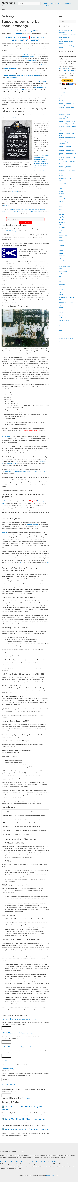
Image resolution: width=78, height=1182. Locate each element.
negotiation (62, 274)
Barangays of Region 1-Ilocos (66, 107)
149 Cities (34, 37)
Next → (10, 1061)
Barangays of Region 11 (65, 114)
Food (60, 211)
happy (60, 230)
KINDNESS (68, 68)
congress (61, 186)
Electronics (5, 211)
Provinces (53, 3)
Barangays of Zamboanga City (67, 170)
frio (21, 562)
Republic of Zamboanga (10, 231)
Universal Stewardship (68, 70)
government (62, 227)
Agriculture (62, 98)
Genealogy (61, 219)
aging (60, 95)
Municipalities (67, 3)
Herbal (11, 211)
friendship (61, 214)
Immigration (62, 255)
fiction (60, 206)
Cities (59, 3)
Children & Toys (38, 211)
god (60, 224)
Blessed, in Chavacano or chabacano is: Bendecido (20, 1019)
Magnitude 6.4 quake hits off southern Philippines (26, 1129)
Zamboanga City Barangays (66, 338)
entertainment (62, 201)
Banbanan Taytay (8, 1069)
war (60, 328)
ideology (61, 253)
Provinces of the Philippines (66, 297)
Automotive (43, 209)
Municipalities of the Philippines (67, 271)
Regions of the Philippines (66, 302)
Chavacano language (11, 117)
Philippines (19, 33)
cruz (47, 562)
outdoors (61, 279)
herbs (60, 237)
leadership (61, 261)
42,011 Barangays (32, 40)
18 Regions (10, 37)
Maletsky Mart (11, 209)
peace (60, 281)
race (60, 299)
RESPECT (61, 68)
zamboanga (62, 336)
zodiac (60, 341)
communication (63, 183)
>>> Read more (6, 1028)
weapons (61, 333)
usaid (60, 325)
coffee (60, 180)
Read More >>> (6, 1079)
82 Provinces (23, 37)
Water (60, 330)
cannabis (61, 173)
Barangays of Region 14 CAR (66, 124)
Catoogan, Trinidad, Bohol (11, 1084)
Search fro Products (25, 222)
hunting (61, 250)
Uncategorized (62, 318)
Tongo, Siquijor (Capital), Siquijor (67, 34)
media (60, 268)
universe (61, 323)
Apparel (18, 209)
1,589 (6, 1061)
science (61, 312)
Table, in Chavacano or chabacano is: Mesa (17, 1033)
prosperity (61, 294)
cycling (60, 188)
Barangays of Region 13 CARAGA (67, 121)
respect (61, 307)
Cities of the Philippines (65, 178)
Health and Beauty (34, 209)
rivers (60, 310)
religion (61, 305)
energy (60, 196)
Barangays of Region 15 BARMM (67, 126)
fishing (60, 209)
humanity (61, 248)
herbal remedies (63, 235)
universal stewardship (64, 320)
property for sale (63, 292)
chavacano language (32, 524)
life (59, 263)
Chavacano (47, 5)
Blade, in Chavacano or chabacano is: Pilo (17, 1047)
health (60, 232)
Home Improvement (19, 211)
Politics (61, 286)
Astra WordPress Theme (52, 1175)
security (61, 315)
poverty (61, 289)
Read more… (17, 302)
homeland (61, 240)
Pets (32, 211)
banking (61, 100)
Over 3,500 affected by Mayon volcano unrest (25, 1119)
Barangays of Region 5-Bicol (66, 150)
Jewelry (28, 211)
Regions (46, 3)
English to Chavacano (64, 199)
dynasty (61, 191)
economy (61, 193)
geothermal (62, 222)
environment (62, 204)
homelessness (62, 243)
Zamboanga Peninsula (28, 56)
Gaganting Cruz (63, 217)
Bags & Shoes (24, 209)
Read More (6, 205)
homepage (61, 245)
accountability (62, 93)
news (60, 276)
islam (60, 258)
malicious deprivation (64, 266)
